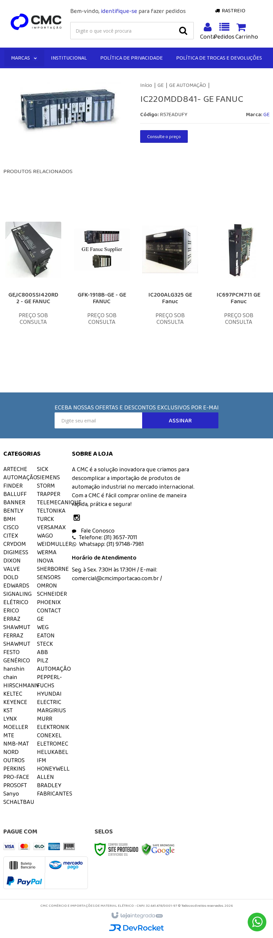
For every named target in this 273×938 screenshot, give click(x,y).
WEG (43, 627)
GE (160, 85)
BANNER (14, 502)
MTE (8, 735)
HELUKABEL (52, 752)
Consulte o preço (164, 136)
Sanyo (11, 793)
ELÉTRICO (15, 602)
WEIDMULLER (54, 544)
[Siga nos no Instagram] (78, 518)
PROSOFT (15, 785)
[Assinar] (180, 420)
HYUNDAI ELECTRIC (49, 697)
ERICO (11, 610)
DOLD (10, 577)
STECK (45, 643)
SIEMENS (48, 477)
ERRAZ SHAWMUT (16, 622)
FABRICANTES (54, 793)
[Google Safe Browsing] (158, 848)
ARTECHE (15, 469)
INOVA (45, 560)
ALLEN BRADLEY (49, 781)
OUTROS (14, 760)
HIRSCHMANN (21, 685)
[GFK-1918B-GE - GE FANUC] (102, 284)
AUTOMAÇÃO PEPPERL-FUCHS (54, 677)
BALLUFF (15, 494)
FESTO (11, 652)
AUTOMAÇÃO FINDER (20, 481)
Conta (208, 36)
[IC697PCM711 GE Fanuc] (239, 284)
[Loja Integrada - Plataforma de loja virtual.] (136, 915)
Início (146, 85)
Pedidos (224, 36)
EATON (46, 635)
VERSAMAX (51, 527)
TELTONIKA (51, 510)
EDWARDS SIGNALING (17, 589)
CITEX (10, 535)
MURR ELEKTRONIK (53, 722)
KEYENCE (15, 702)
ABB (42, 652)
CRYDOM (14, 544)
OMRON (47, 585)
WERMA (47, 552)
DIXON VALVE (12, 564)
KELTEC (12, 693)
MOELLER (15, 727)
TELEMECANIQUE (59, 502)
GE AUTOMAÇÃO (187, 85)
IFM (41, 760)
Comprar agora (39, 322)
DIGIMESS (15, 552)
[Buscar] (183, 30)
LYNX (10, 718)
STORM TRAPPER (48, 489)
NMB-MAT (16, 743)
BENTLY (13, 510)
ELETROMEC (52, 743)
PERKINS (14, 768)
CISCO (11, 527)
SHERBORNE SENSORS (53, 573)
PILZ (42, 660)
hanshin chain (14, 672)
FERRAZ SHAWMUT (16, 639)
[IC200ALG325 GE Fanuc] (170, 284)
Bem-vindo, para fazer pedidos (128, 11)
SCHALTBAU (18, 802)
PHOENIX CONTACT (49, 606)
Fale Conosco (97, 530)
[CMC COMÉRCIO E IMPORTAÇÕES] (36, 22)
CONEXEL (49, 735)
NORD (11, 752)
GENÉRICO (16, 660)
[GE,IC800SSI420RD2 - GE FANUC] (33, 284)
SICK (42, 469)
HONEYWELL (53, 768)
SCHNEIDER (52, 593)
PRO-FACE (16, 777)
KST (8, 710)
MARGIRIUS (51, 710)
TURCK (45, 519)
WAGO (45, 535)
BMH (9, 519)
